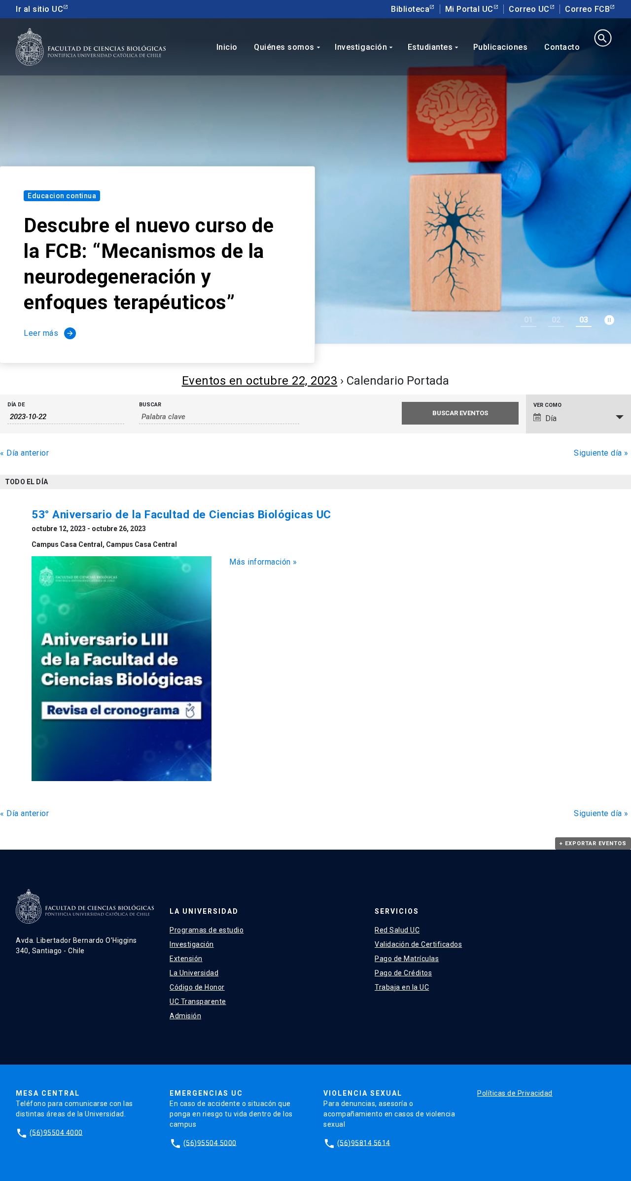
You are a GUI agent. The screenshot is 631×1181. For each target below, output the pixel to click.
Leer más (49, 333)
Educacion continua (62, 196)
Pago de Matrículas (407, 959)
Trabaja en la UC (402, 987)
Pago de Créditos (403, 973)
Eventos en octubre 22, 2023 (260, 381)
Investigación (365, 47)
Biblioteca (410, 9)
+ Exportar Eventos (593, 843)
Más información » (263, 562)
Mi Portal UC (469, 9)
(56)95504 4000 (56, 1132)
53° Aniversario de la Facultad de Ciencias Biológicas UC (181, 514)
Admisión (185, 1016)
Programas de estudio (207, 930)
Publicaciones (500, 47)
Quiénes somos (288, 47)
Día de (16, 404)
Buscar (150, 404)
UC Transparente (198, 1001)
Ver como (547, 405)
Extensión (186, 959)
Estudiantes (434, 47)
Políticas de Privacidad (515, 1093)
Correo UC (529, 9)
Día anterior (24, 453)
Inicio (227, 47)
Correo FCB (587, 9)
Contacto (562, 47)
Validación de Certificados (418, 944)
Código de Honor (197, 987)
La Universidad (194, 973)
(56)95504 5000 (210, 1142)
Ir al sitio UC (39, 9)
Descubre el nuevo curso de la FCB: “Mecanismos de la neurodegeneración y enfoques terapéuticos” (149, 264)
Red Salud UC (397, 930)
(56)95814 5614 (363, 1142)
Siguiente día (601, 453)
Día (551, 418)
